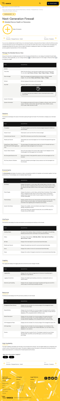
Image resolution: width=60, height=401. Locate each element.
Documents (32, 387)
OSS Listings (5, 391)
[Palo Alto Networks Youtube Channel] (56, 379)
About (17, 382)
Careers (18, 384)
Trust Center (33, 384)
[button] (59, 321)
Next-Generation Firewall (10, 9)
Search (3, 385)
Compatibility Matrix (6, 389)
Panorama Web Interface (21, 9)
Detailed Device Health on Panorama (10, 11)
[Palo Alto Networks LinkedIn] (49, 379)
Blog (3, 387)
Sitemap (4, 393)
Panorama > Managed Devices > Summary (35, 9)
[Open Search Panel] (40, 3)
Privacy (31, 382)
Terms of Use (33, 385)
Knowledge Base (19, 389)
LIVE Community (19, 387)
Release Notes (5, 383)
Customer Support (20, 385)
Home (3, 9)
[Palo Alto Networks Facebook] (45, 379)
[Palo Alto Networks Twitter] (52, 379)
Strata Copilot (53, 3)
